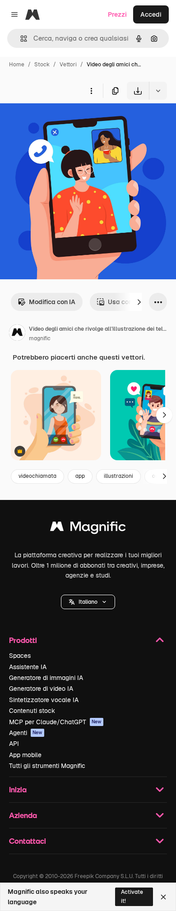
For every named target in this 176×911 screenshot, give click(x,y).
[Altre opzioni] (91, 91)
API (14, 744)
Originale (59, 120)
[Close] (163, 897)
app (80, 476)
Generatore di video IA (41, 688)
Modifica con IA (52, 302)
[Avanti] (139, 302)
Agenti (25, 733)
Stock (42, 64)
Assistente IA (27, 667)
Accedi (151, 14)
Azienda (23, 815)
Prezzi (117, 14)
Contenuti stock (32, 711)
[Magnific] (88, 529)
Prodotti (23, 640)
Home (16, 64)
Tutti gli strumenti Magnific (47, 766)
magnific (40, 338)
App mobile (25, 755)
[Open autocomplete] (20, 38)
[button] (88, 602)
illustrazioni (118, 476)
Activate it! (132, 896)
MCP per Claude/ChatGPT (55, 722)
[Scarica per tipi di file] (158, 91)
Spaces (20, 656)
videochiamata (37, 476)
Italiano (88, 602)
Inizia (18, 789)
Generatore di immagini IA (46, 678)
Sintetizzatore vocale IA (44, 700)
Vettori (68, 64)
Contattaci (27, 841)
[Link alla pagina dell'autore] (17, 333)
